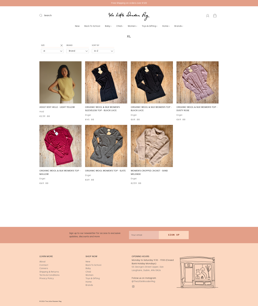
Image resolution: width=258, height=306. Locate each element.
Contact (43, 265)
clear (61, 45)
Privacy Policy (46, 278)
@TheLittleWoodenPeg (143, 281)
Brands (178, 26)
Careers (43, 268)
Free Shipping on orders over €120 (129, 3)
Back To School (92, 26)
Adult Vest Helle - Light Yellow (57, 107)
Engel (88, 115)
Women (132, 26)
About (42, 261)
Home (165, 26)
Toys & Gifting (149, 26)
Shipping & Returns (49, 272)
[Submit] (42, 15)
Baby (107, 26)
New (77, 26)
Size (43, 45)
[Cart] (215, 15)
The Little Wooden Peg (53, 301)
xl (44, 51)
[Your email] (144, 235)
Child (119, 26)
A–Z (96, 51)
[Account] (207, 15)
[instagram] (133, 286)
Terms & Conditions (49, 275)
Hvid (41, 111)
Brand (69, 45)
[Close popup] (252, 265)
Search (48, 15)
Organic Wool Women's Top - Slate (105, 170)
